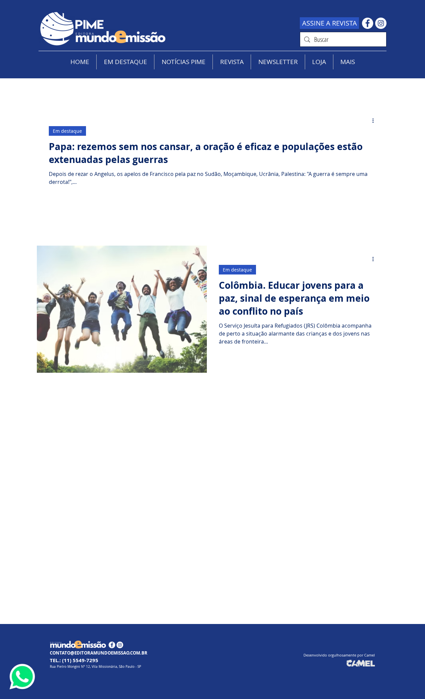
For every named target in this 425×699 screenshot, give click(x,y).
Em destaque (67, 131)
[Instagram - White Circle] (380, 23)
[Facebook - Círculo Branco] (367, 23)
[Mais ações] (375, 120)
